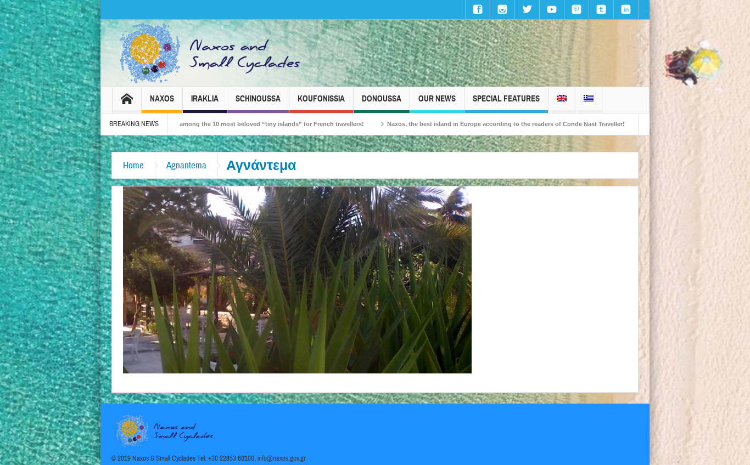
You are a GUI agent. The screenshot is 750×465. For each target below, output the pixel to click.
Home (133, 165)
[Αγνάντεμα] (297, 279)
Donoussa (381, 99)
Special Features (506, 99)
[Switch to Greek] (588, 100)
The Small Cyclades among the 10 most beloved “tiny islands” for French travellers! (210, 124)
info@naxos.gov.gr (282, 458)
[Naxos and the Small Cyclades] (210, 53)
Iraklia (205, 99)
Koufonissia (321, 99)
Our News (437, 99)
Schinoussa (258, 99)
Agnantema (186, 165)
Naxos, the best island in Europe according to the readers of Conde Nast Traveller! (474, 124)
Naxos (162, 99)
